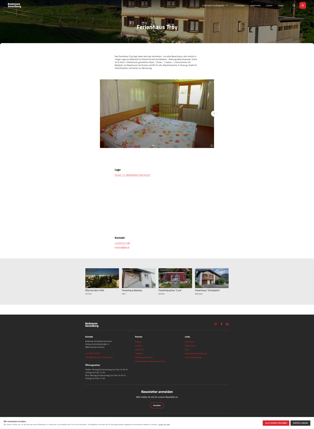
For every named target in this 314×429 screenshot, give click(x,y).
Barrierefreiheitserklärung (196, 353)
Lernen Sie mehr (164, 424)
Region (281, 5)
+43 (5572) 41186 (122, 243)
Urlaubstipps (239, 5)
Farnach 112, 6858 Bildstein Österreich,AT (132, 174)
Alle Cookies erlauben (276, 423)
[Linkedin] (227, 323)
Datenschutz (190, 345)
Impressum (189, 341)
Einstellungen (300, 423)
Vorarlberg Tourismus (144, 357)
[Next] (214, 114)
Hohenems (139, 349)
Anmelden (157, 405)
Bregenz (138, 341)
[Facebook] (221, 323)
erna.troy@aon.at (122, 247)
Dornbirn (138, 345)
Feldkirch (139, 353)
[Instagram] (215, 323)
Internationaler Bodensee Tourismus (150, 361)
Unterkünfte (255, 5)
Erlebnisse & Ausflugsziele (213, 5)
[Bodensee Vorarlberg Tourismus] (14, 5)
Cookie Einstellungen (193, 357)
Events (269, 5)
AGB (187, 349)
